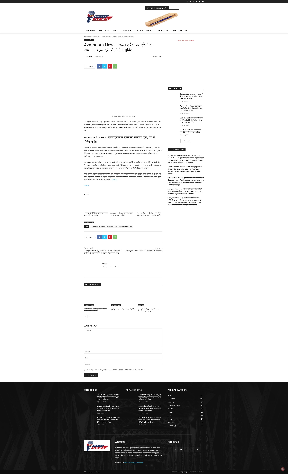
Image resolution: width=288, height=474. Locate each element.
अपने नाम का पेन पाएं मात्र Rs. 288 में (156, 8)
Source (114, 180)
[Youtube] (202, 1)
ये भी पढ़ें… (87, 186)
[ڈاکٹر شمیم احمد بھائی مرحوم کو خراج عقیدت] (123, 297)
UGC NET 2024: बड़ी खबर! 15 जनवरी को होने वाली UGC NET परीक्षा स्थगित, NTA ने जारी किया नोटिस (191, 120)
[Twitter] (196, 1)
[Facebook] (187, 1)
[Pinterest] (110, 66)
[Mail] (193, 1)
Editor (90, 56)
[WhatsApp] (115, 66)
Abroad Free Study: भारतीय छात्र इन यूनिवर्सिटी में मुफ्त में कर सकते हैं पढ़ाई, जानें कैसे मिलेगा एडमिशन (191, 108)
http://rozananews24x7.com (110, 267)
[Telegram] (186, 449)
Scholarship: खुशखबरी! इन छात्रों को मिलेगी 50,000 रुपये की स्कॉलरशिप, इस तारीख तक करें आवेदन (191, 96)
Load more (185, 141)
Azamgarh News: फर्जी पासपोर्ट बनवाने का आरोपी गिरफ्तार (144, 251)
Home (86, 36)
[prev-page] (85, 316)
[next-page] (89, 316)
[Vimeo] (199, 1)
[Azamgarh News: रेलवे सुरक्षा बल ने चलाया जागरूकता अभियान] (122, 205)
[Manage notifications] (283, 469)
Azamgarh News (94, 36)
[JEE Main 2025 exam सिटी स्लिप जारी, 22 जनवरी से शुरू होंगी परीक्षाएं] (173, 132)
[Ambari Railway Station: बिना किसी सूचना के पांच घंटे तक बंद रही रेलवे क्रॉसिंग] (149, 205)
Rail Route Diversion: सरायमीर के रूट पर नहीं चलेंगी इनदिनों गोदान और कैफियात (184, 171)
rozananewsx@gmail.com (133, 463)
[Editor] (85, 56)
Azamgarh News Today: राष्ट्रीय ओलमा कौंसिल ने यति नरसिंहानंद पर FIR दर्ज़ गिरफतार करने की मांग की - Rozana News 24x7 (185, 200)
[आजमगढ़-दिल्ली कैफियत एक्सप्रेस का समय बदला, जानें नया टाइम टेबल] (96, 205)
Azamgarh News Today (126, 226)
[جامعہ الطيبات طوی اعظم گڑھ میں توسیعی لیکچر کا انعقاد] (150, 297)
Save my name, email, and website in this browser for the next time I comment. (116, 370)
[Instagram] (190, 1)
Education (141, 305)
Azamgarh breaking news (97, 226)
